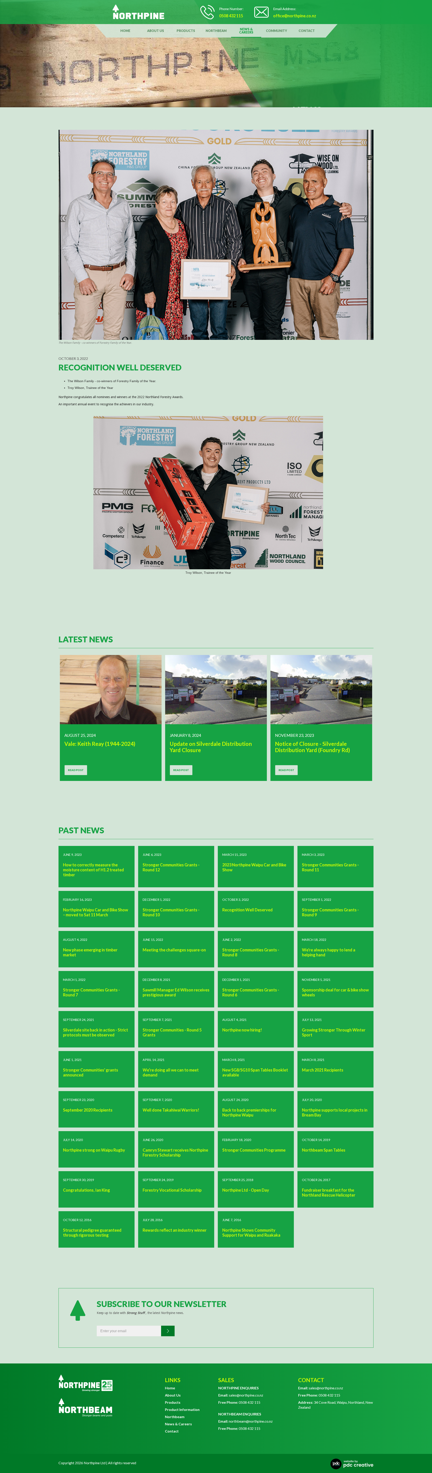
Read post (76, 770)
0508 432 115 (239, 1402)
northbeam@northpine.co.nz (245, 1421)
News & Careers (178, 1424)
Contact (307, 31)
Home (125, 31)
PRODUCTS (186, 31)
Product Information (182, 1409)
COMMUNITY (276, 31)
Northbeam (174, 1417)
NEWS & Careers (246, 30)
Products (172, 1402)
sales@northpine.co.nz (240, 1395)
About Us (173, 1395)
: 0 (309, 1395)
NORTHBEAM (216, 31)
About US (155, 31)
